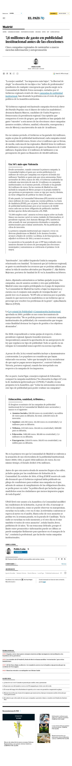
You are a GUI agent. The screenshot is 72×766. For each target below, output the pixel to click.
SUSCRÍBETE (53, 13)
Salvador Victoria (21, 573)
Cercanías (38, 32)
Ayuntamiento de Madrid (27, 32)
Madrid (7, 27)
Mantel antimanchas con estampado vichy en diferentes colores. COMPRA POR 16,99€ (60, 737)
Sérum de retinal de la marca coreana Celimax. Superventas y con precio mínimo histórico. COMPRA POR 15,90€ (19, 743)
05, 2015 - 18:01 (38, 68)
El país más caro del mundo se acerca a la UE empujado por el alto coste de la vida (27, 686)
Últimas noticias (55, 32)
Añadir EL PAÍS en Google (62, 73)
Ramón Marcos (32, 573)
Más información (10, 581)
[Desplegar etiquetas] (65, 573)
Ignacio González (10, 573)
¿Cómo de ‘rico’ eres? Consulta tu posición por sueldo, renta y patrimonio (25, 682)
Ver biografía (18, 552)
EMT (48, 32)
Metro (44, 32)
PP (61, 573)
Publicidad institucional (52, 573)
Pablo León (36, 67)
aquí (44, 582)
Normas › (64, 564)
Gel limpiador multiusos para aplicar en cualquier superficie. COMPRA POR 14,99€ (60, 717)
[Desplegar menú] (4, 18)
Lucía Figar (41, 573)
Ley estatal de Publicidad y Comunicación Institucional (34, 311)
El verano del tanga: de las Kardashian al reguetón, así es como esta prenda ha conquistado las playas (33, 689)
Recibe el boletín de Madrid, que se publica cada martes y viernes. (26, 559)
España (5, 32)
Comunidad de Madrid (14, 32)
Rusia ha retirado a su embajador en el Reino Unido (23, 670)
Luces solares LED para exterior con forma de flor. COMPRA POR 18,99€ (60, 727)
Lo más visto (7, 678)
